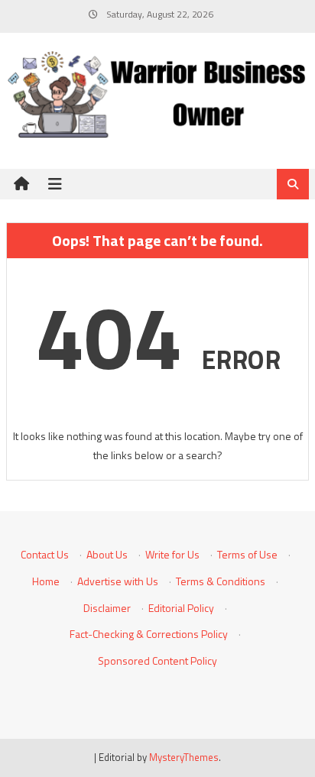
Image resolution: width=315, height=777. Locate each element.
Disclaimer (107, 608)
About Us (107, 554)
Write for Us (172, 554)
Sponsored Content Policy (157, 660)
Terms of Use (247, 554)
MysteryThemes (184, 757)
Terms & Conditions (220, 581)
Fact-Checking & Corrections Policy (149, 634)
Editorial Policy (181, 608)
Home (46, 581)
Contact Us (45, 554)
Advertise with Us (117, 581)
